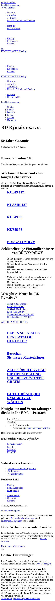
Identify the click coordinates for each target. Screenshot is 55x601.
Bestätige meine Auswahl (28, 598)
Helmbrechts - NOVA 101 (19, 317)
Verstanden (19, 546)
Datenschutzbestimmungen (23, 518)
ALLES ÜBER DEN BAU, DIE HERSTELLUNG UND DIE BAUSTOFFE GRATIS (26, 376)
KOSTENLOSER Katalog (13, 51)
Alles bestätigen (8, 598)
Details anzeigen (43, 563)
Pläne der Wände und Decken (21, 20)
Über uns (11, 12)
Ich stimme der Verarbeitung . (31, 426)
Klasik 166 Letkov (15, 312)
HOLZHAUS (13, 28)
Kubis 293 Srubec (15, 306)
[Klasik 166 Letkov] (17, 309)
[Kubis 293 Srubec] (16, 304)
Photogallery (13, 490)
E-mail (11, 419)
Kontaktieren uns (15, 474)
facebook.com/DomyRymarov (22, 468)
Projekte (11, 26)
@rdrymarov (14, 471)
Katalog (10, 38)
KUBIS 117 (15, 192)
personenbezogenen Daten (37, 428)
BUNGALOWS (14, 444)
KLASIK (11, 452)
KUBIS (10, 447)
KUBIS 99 (14, 217)
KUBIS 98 (14, 229)
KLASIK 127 (17, 205)
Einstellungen (7, 546)
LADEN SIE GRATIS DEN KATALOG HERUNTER (23, 337)
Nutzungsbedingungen (11, 510)
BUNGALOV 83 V (21, 242)
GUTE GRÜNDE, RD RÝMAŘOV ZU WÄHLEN (23, 398)
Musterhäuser (13, 495)
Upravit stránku (8, 2)
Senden (11, 422)
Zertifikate (12, 18)
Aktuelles (11, 15)
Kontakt (11, 43)
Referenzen (12, 41)
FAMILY (11, 449)
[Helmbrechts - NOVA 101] (20, 314)
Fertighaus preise (15, 488)
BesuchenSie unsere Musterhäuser (25, 355)
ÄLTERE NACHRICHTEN (14, 322)
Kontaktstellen (8, 7)
